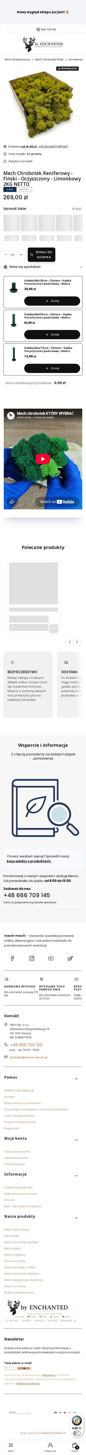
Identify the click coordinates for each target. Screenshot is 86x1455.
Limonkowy (75, 59)
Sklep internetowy (41, 1433)
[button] (41, 1079)
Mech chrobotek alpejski (21, 1242)
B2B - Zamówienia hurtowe (22, 1206)
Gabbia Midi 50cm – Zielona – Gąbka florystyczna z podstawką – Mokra (48, 316)
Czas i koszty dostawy (19, 1116)
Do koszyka (54, 628)
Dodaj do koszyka (44, 254)
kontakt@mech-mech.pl (28, 1057)
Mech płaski (12, 1248)
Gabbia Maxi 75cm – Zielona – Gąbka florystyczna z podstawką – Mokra (48, 350)
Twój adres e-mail (18, 1363)
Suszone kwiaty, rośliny (19, 1267)
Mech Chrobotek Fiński (49, 59)
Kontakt (9, 1097)
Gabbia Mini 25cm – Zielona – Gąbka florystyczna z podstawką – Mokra (47, 282)
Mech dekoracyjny (17, 1230)
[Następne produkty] (77, 642)
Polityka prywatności (18, 1187)
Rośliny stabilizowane (19, 1293)
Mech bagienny (14, 1255)
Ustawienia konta (16, 1158)
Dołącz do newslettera (24, 1368)
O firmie (9, 1200)
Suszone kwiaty (14, 1261)
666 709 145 (48, 29)
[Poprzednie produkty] (70, 642)
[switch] (77, 1433)
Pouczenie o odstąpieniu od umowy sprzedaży (36, 1109)
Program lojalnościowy (20, 1122)
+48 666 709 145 (26, 895)
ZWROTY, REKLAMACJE (19, 1091)
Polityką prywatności (28, 1383)
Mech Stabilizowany (17, 59)
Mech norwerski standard (21, 1274)
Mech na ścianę (15, 1286)
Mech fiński (11, 1236)
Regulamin (11, 1128)
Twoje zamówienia (17, 1152)
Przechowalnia (14, 1164)
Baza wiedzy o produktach (22, 1103)
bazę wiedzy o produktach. (29, 861)
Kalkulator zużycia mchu (20, 1194)
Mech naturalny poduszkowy (24, 1280)
